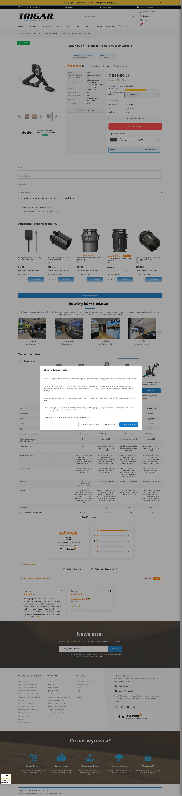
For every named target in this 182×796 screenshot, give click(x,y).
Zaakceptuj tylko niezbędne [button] (90, 425)
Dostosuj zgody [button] (110, 425)
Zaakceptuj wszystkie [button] (129, 425)
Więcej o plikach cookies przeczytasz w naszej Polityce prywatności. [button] (67, 418)
